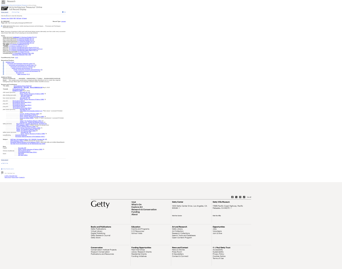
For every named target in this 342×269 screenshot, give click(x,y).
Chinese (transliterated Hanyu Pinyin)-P (23, 47)
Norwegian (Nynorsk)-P (21, 53)
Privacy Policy (15, 177)
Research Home (5, 5)
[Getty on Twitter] (236, 197)
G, (27, 74)
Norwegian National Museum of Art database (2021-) (30, 136)
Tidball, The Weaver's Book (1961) (26, 131)
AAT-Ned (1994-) (25, 96)
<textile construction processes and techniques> (26, 69)
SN (32, 53)
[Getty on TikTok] (244, 197)
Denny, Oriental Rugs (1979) (28, 115)
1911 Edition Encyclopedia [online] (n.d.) (31, 111)
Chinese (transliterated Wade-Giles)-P (22, 50)
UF (30, 38)
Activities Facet (10, 62)
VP (29, 92)
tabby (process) (21, 74)
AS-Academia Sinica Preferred (22, 86)
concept (63, 21)
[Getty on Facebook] (232, 197)
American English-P (27, 37)
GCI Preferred (21, 123)
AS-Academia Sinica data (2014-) (22, 102)
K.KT (16, 57)
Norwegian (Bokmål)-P (19, 54)
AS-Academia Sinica (18, 89)
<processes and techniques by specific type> (21, 65)
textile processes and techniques (21, 68)
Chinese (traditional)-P (18, 44)
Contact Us (22, 177)
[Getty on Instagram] (240, 197)
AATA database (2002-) (23, 125)
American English (24, 38)
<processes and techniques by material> (21, 66)
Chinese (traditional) (17, 46)
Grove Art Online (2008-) (27, 118)
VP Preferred (42, 123)
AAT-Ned (13, 139)
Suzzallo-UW (23, 92)
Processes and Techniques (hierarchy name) (20, 63)
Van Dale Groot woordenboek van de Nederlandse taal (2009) (27, 143)
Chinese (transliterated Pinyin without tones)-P (25, 49)
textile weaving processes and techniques (26, 71)
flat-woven (19, 72)
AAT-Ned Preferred (26, 95)
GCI (29, 139)
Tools (11, 5)
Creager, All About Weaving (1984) (29, 113)
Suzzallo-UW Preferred (31, 123)
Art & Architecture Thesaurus (20, 5)
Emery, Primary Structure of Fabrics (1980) (32, 93)
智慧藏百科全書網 (17, 90)
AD (29, 53)
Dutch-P (23, 52)
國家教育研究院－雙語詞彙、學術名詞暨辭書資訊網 (28, 87)
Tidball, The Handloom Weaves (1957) (31, 121)
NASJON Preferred (21, 135)
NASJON (33, 139)
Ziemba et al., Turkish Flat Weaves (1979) (32, 122)
